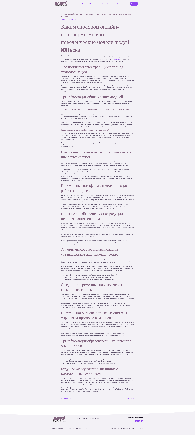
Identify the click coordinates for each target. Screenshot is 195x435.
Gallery (127, 3)
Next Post (130, 398)
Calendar (119, 3)
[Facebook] (136, 421)
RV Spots (90, 3)
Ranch (64, 19)
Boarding (85, 418)
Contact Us (134, 3)
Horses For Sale (100, 3)
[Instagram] (142, 421)
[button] (111, 4)
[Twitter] (139, 421)
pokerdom (117, 59)
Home (84, 3)
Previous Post (66, 398)
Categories (110, 3)
